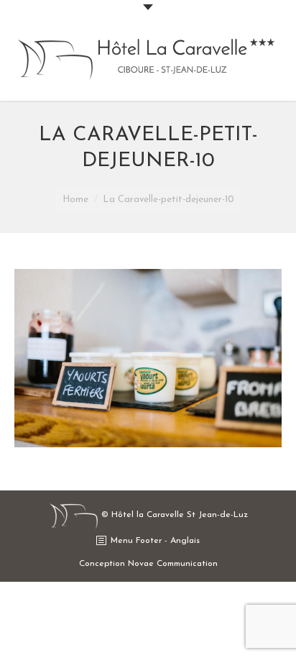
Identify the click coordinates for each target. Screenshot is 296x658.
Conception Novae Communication (148, 563)
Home (75, 199)
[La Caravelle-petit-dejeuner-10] (148, 358)
